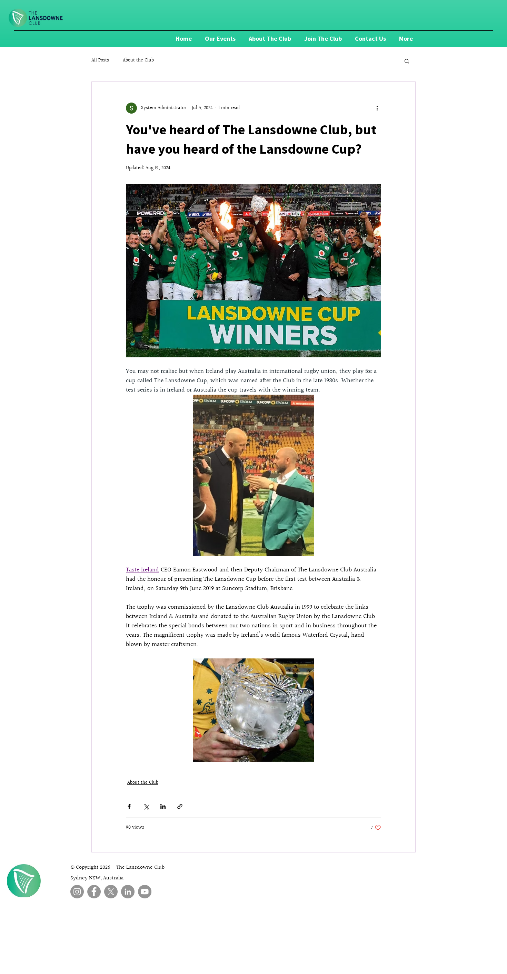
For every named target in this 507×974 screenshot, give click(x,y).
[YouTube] (144, 891)
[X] (111, 891)
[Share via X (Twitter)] (146, 806)
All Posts (100, 60)
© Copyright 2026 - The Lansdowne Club (117, 867)
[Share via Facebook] (129, 806)
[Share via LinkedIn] (163, 806)
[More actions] (377, 108)
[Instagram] (77, 891)
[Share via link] (180, 806)
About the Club (138, 60)
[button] (407, 61)
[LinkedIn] (128, 891)
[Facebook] (94, 891)
